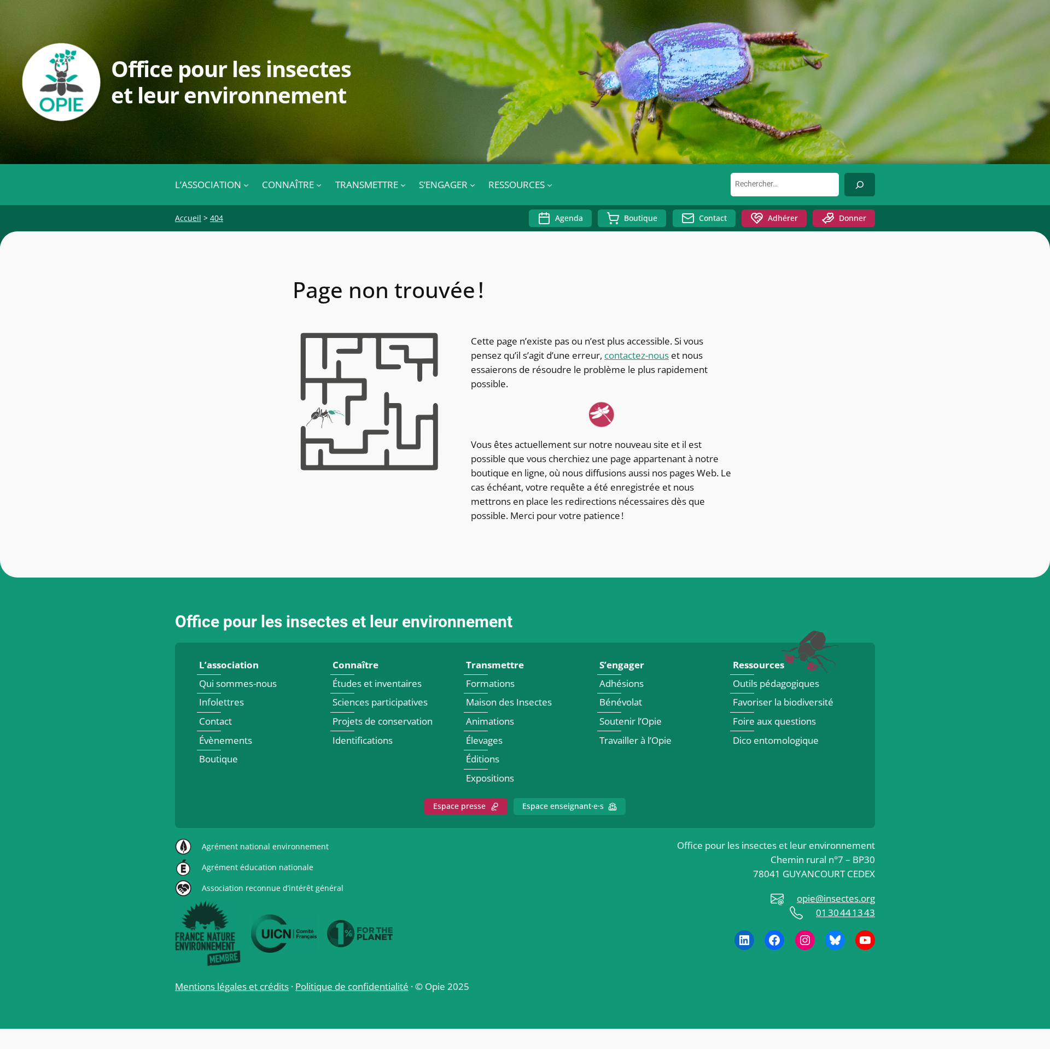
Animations (490, 721)
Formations (490, 683)
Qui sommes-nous (238, 683)
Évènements (225, 740)
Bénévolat (620, 702)
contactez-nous (636, 355)
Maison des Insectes (509, 702)
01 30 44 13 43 (845, 912)
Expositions (490, 778)
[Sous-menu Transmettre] (403, 185)
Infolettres (221, 702)
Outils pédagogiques (776, 683)
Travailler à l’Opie (635, 740)
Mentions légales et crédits (232, 986)
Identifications (362, 740)
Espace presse (459, 806)
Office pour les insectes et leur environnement (343, 622)
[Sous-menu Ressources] (549, 185)
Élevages (484, 740)
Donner (852, 218)
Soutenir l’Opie (630, 721)
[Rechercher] (859, 184)
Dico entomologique (776, 740)
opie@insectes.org (836, 898)
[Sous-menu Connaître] (319, 185)
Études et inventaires (377, 683)
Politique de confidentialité (352, 986)
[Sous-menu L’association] (246, 185)
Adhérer (783, 218)
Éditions (482, 759)
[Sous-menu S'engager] (472, 185)
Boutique (640, 218)
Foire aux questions (774, 721)
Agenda (569, 218)
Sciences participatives (380, 702)
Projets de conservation (382, 721)
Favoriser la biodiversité (783, 702)
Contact (713, 218)
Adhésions (621, 683)
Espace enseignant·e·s (563, 806)
